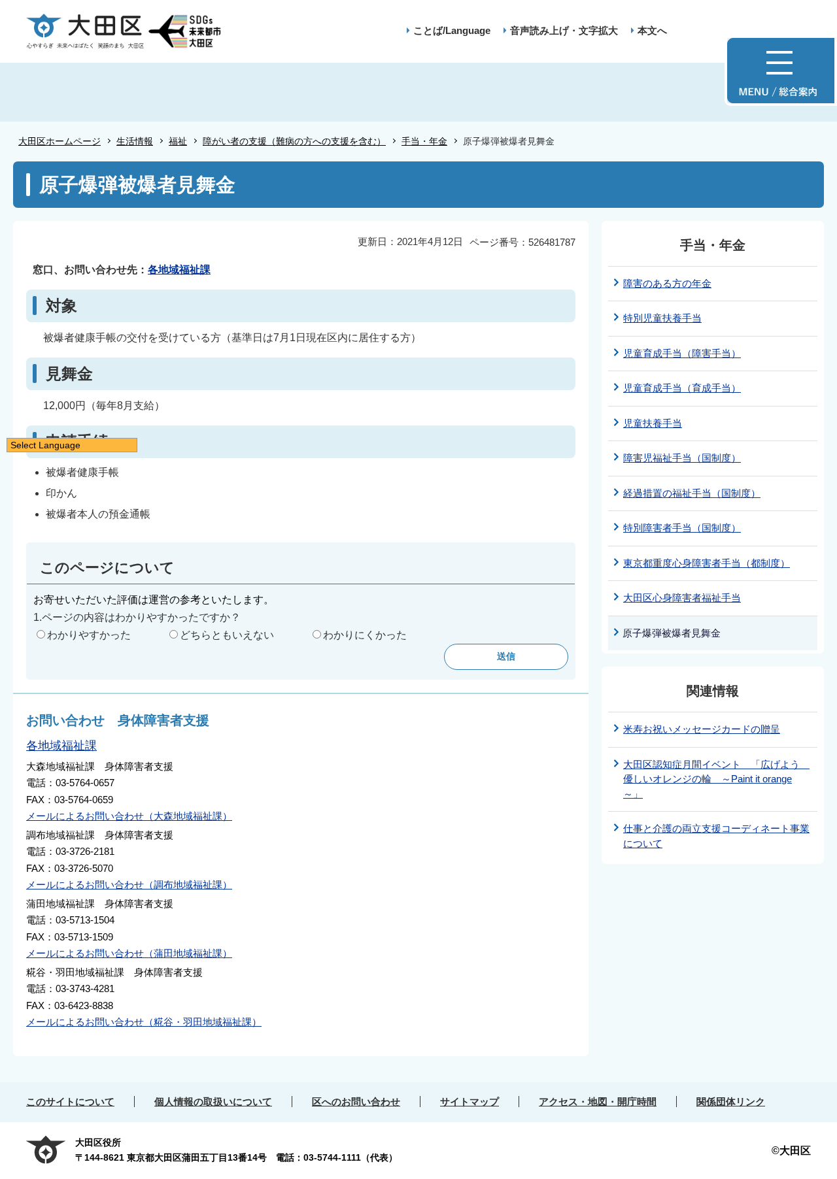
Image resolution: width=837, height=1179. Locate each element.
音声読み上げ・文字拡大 (564, 30)
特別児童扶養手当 (662, 318)
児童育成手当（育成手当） (682, 387)
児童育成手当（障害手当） (682, 353)
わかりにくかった (365, 634)
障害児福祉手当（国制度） (682, 457)
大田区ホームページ (59, 141)
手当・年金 (424, 141)
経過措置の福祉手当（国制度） (691, 493)
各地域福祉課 (179, 269)
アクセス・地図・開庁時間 (598, 1101)
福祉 (178, 141)
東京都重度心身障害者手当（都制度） (706, 563)
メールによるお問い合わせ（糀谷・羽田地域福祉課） (144, 1021)
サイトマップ (469, 1101)
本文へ (652, 30)
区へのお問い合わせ (356, 1101)
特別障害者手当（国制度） (682, 527)
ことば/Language (451, 30)
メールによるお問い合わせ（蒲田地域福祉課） (129, 953)
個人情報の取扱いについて (213, 1101)
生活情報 (134, 141)
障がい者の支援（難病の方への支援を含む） (294, 141)
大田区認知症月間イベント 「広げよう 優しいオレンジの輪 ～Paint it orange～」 (716, 779)
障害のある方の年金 (667, 283)
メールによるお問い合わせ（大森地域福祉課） (129, 816)
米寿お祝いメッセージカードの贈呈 (701, 729)
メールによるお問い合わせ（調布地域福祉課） (129, 884)
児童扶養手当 (652, 423)
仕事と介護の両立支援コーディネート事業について (716, 836)
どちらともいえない (227, 634)
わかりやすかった (89, 634)
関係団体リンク (730, 1101)
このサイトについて (70, 1101)
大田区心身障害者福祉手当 (682, 597)
